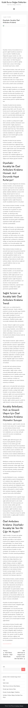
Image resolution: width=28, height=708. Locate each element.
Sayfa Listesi (6, 683)
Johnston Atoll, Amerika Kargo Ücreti (12, 677)
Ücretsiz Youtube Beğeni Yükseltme (11, 692)
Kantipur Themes (19, 706)
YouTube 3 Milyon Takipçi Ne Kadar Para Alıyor (12, 696)
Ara (4, 666)
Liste (4, 680)
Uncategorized (7, 643)
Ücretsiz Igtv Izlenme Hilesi (9, 689)
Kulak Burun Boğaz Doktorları (14, 2)
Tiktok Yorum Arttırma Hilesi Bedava (11, 686)
